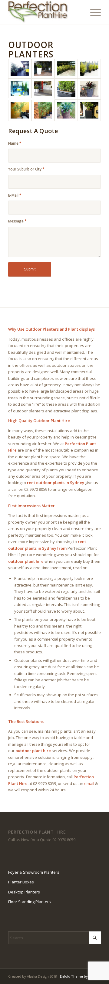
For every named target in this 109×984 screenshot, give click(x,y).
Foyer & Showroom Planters (33, 872)
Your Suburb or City (26, 169)
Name (14, 143)
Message (17, 221)
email (89, 783)
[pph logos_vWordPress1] (45, 12)
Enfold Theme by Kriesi (79, 976)
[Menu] (92, 12)
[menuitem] (92, 12)
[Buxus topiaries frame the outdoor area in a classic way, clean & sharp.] (43, 89)
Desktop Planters (24, 892)
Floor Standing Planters (29, 901)
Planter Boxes (21, 882)
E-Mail (14, 195)
